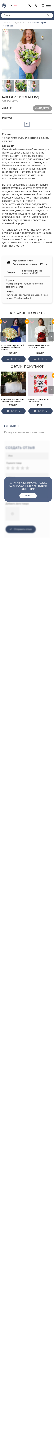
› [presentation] (51, 336)
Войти (28, 496)
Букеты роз (20, 22)
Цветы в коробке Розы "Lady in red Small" (39, 346)
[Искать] (48, 15)
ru (15, 5)
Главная (7, 22)
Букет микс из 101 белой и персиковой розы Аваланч (12, 347)
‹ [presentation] (2, 336)
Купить (15, 359)
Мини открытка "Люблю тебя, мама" (39, 400)
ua (10, 5)
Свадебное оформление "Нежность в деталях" (13, 400)
